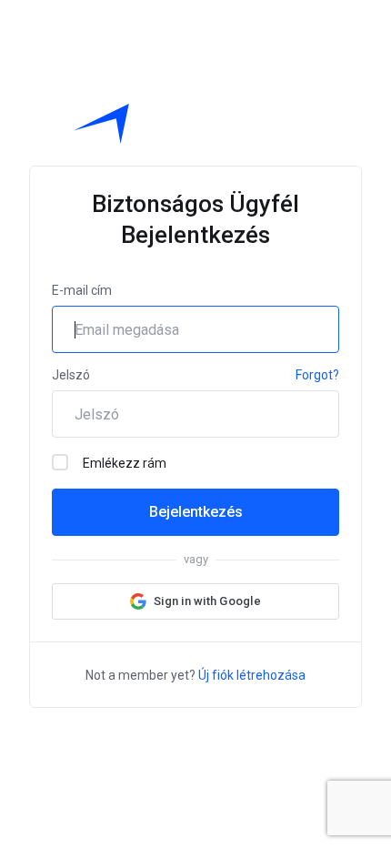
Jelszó (71, 375)
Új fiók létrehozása (252, 675)
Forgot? (317, 375)
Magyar (209, 733)
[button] (195, 601)
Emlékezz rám (124, 463)
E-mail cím (82, 290)
